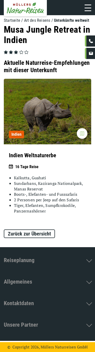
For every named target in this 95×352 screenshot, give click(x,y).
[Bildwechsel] (82, 133)
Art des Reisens (37, 20)
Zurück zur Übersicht (29, 234)
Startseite (12, 20)
